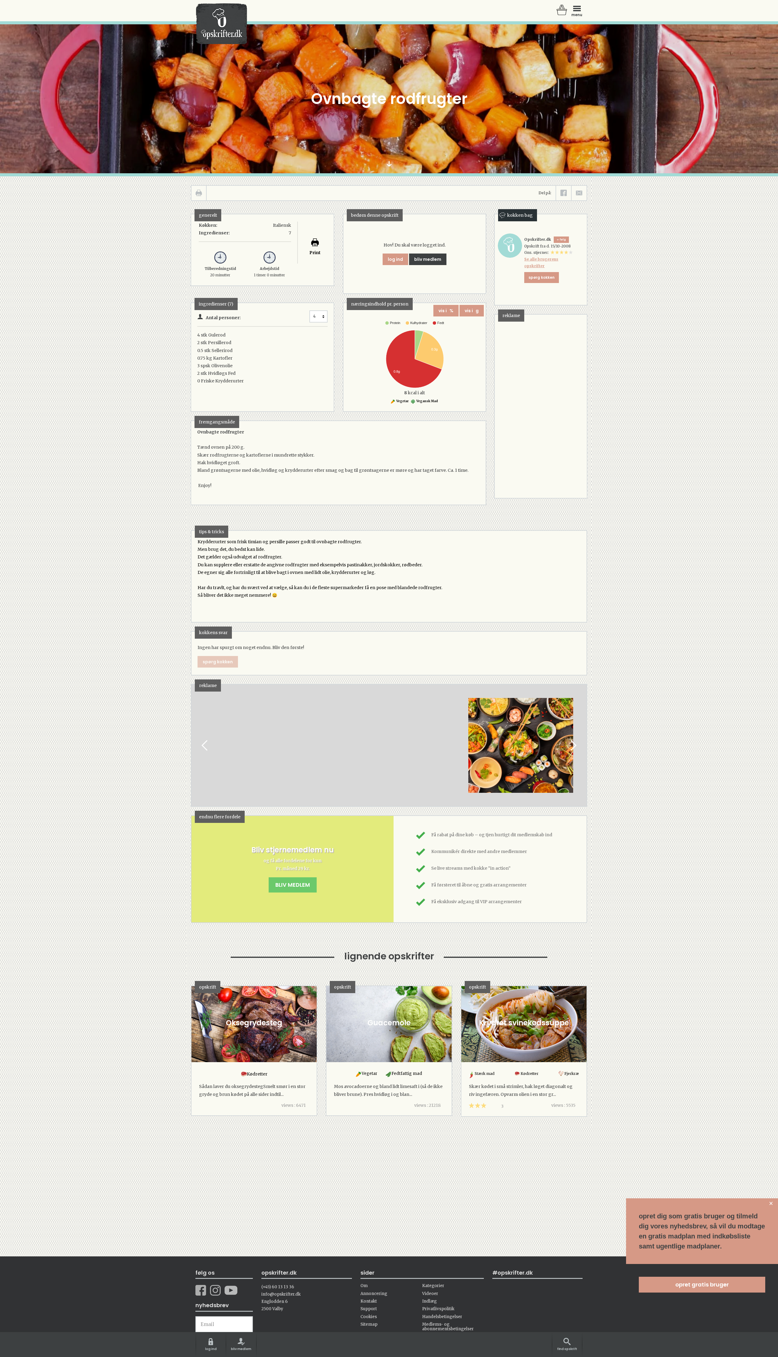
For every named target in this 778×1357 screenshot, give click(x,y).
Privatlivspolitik (438, 1308)
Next (572, 745)
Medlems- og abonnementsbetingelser (448, 1326)
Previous (205, 745)
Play (196, 745)
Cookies (368, 1316)
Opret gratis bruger (702, 1284)
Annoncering (373, 1293)
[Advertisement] (540, 406)
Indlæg (429, 1301)
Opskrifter (221, 23)
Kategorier (433, 1285)
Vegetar (402, 401)
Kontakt (368, 1301)
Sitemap (368, 1324)
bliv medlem (427, 259)
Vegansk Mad (427, 401)
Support (368, 1308)
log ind (395, 259)
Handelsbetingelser (442, 1316)
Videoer (430, 1293)
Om (364, 1285)
